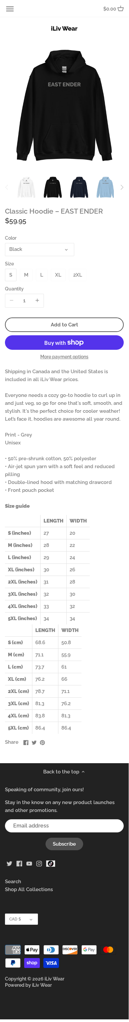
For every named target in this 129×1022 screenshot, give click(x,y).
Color (10, 238)
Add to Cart (64, 325)
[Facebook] (19, 863)
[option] (26, 187)
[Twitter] (9, 863)
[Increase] (37, 300)
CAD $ (15, 919)
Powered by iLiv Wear (28, 985)
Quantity (14, 288)
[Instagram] (39, 863)
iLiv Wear (54, 978)
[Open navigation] (10, 9)
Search (13, 882)
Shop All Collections (29, 889)
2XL (77, 275)
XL (58, 275)
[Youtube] (29, 863)
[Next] (121, 187)
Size (9, 263)
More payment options (64, 356)
